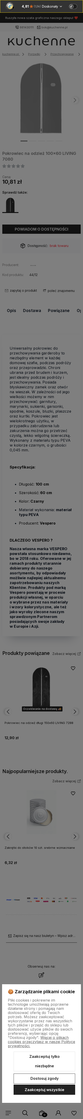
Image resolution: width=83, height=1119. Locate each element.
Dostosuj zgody (44, 1078)
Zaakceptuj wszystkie (44, 1089)
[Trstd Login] (76, 6)
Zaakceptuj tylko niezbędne (44, 1061)
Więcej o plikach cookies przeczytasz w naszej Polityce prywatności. (41, 1041)
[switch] (73, 6)
